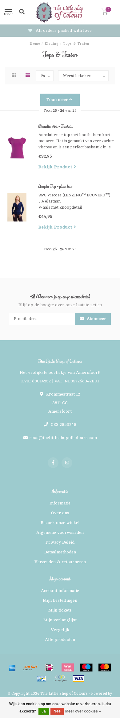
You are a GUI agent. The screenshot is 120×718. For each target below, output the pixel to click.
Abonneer (96, 318)
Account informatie (60, 590)
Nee (57, 711)
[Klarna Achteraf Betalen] (67, 667)
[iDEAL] (49, 667)
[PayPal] (60, 678)
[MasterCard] (104, 667)
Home (35, 44)
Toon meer (57, 99)
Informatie (60, 503)
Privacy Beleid (60, 542)
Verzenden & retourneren (60, 562)
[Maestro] (86, 667)
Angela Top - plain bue (55, 186)
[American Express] (12, 667)
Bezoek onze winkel (60, 522)
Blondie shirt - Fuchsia (55, 126)
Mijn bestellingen (60, 600)
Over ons (60, 513)
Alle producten (60, 639)
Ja (44, 711)
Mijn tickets (60, 610)
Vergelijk (60, 629)
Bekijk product (56, 167)
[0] (105, 13)
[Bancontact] (41, 678)
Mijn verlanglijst (60, 620)
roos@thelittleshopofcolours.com (63, 437)
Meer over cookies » (83, 711)
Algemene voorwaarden (60, 532)
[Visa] (78, 678)
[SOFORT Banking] (30, 667)
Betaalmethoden (60, 552)
